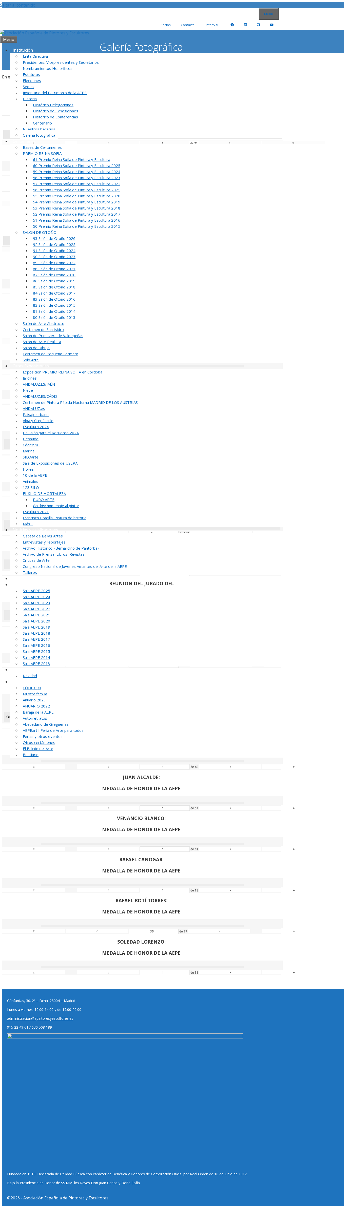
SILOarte (31, 457)
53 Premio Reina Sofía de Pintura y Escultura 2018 (76, 208)
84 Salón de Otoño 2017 (54, 293)
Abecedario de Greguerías (46, 724)
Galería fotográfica (39, 135)
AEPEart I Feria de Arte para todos (53, 730)
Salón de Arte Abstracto (43, 323)
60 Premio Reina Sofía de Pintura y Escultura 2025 (76, 165)
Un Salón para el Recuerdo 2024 (51, 432)
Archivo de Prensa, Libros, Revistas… (55, 554)
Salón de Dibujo (36, 347)
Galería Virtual (26, 669)
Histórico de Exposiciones (55, 110)
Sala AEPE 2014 (36, 657)
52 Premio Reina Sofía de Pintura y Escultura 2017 (76, 214)
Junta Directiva (35, 56)
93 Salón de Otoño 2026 (54, 238)
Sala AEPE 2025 (36, 590)
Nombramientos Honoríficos (47, 68)
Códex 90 (31, 444)
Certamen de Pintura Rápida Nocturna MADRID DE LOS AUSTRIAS (80, 402)
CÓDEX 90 (32, 687)
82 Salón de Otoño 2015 (54, 305)
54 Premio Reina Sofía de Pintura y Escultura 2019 (76, 201)
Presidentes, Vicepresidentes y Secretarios (61, 62)
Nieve (28, 390)
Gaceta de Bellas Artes (43, 535)
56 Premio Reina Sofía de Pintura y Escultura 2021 (76, 189)
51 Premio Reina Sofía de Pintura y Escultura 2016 (76, 220)
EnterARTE (212, 25)
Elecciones (32, 80)
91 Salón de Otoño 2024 (54, 250)
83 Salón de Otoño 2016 (54, 299)
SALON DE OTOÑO (39, 232)
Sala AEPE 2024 (36, 596)
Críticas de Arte (36, 560)
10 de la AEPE (35, 475)
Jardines (30, 378)
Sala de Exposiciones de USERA (50, 463)
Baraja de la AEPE (38, 712)
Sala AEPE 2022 (36, 608)
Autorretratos (35, 718)
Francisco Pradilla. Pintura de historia (54, 517)
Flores (28, 469)
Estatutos (31, 74)
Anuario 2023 (34, 699)
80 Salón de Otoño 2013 (54, 317)
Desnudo (31, 438)
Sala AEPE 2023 (36, 602)
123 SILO (31, 487)
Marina (28, 450)
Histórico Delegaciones (53, 104)
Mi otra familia (35, 693)
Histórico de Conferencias (55, 116)
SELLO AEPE (24, 578)
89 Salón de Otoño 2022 (54, 262)
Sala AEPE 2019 (36, 627)
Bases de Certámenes (42, 147)
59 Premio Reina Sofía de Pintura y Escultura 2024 (76, 171)
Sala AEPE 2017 (36, 639)
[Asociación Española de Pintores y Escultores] (44, 33)
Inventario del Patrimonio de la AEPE (55, 92)
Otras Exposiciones (31, 366)
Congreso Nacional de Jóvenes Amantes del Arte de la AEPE (75, 566)
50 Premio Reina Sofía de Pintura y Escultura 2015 (76, 226)
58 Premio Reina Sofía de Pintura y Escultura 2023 (76, 177)
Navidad (30, 675)
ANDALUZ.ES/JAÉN (39, 384)
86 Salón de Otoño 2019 (54, 280)
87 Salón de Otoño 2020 (54, 274)
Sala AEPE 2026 (27, 584)
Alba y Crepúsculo (38, 420)
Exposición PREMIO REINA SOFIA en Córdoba (62, 371)
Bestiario (31, 754)
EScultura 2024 (36, 426)
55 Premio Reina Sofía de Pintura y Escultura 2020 (76, 195)
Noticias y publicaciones (35, 530)
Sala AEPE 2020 (36, 620)
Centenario (42, 123)
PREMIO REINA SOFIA (42, 153)
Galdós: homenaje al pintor (56, 505)
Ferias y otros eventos (43, 736)
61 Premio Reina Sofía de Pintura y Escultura (71, 159)
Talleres (30, 572)
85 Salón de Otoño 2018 (54, 286)
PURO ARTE (43, 499)
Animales (30, 481)
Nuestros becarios (39, 129)
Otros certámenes (39, 742)
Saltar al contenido (17, 5)
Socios (166, 25)
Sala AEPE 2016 (36, 645)
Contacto (188, 25)
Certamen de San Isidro (43, 329)
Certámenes (24, 141)
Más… (28, 523)
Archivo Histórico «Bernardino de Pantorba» (61, 548)
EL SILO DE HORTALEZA (44, 493)
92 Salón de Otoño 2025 (54, 244)
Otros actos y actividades (36, 681)
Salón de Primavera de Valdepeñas (53, 335)
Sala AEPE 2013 (36, 663)
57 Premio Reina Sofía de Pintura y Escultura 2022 (76, 183)
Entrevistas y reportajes (44, 542)
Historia (30, 98)
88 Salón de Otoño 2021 (54, 268)
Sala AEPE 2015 (36, 651)
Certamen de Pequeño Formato (50, 353)
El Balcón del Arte (38, 748)
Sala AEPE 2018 (36, 633)
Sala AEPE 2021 (36, 614)
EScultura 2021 (36, 511)
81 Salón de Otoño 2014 (54, 311)
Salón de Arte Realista (42, 341)
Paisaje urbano (36, 414)
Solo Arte (31, 359)
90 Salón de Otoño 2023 (54, 256)
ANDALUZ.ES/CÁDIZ (40, 396)
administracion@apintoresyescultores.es (40, 1018)
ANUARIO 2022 (36, 706)
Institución (23, 50)
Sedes (28, 86)
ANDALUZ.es (34, 408)
